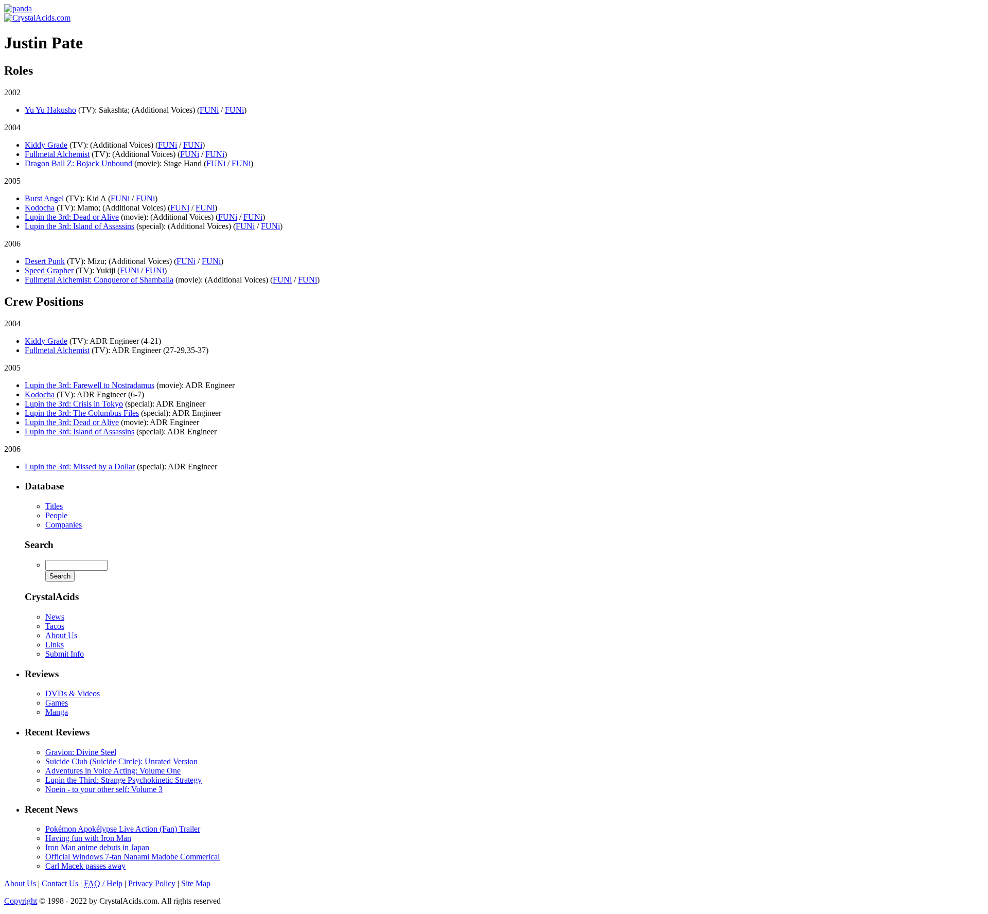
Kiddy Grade (46, 144)
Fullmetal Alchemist (57, 154)
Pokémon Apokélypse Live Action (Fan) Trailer (122, 828)
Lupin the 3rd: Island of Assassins (79, 226)
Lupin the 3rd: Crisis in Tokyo (74, 403)
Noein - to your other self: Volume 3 (104, 789)
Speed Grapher (49, 270)
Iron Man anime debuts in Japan (97, 847)
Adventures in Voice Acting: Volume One (113, 770)
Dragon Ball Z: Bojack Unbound (78, 163)
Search (39, 544)
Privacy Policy (151, 883)
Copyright (20, 901)
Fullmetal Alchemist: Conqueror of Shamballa (99, 279)
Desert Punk (45, 261)
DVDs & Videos (72, 693)
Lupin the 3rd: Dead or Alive (72, 217)
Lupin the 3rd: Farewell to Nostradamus (89, 385)
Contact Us (60, 883)
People (56, 515)
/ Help (103, 883)
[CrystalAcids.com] (18, 8)
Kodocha (40, 207)
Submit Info (64, 653)
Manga (56, 712)
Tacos (54, 626)
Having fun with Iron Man (88, 838)
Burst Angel (44, 198)
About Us (61, 635)
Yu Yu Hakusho (50, 110)
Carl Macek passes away (85, 866)
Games (56, 702)
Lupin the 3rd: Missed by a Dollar (80, 466)
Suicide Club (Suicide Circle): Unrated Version (121, 761)
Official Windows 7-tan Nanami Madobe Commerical (132, 856)
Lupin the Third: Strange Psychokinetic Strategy (123, 780)
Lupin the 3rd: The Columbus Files (82, 413)
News (54, 616)
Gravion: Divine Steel (80, 752)
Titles (54, 506)
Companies (63, 524)
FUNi (209, 110)
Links (54, 644)
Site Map (195, 883)
